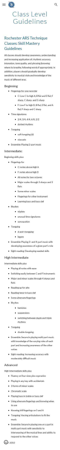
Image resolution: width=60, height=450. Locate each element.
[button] (4, 4)
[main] (30, 17)
